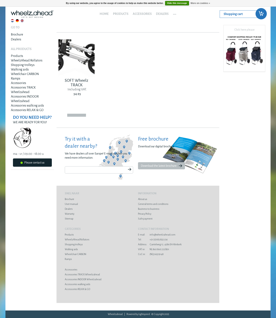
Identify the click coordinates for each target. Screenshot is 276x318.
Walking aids (20, 69)
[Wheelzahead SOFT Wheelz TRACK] (76, 76)
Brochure (17, 34)
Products (120, 14)
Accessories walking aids (27, 105)
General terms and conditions (153, 204)
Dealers (162, 14)
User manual (71, 204)
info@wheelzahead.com (156, 234)
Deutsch (17, 20)
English (22, 20)
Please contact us (34, 162)
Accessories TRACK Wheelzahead (82, 274)
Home (104, 14)
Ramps (15, 78)
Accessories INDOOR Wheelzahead (83, 279)
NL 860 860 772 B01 (153, 249)
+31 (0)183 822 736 (153, 239)
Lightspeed (144, 314)
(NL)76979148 (151, 254)
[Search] (129, 169)
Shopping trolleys (23, 65)
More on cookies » (200, 3)
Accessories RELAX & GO (27, 110)
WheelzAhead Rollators (26, 60)
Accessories (142, 14)
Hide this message (177, 3)
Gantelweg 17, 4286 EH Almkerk (160, 244)
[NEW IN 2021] (244, 66)
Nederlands (12, 20)
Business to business (148, 209)
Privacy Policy (144, 214)
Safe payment (145, 218)
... (174, 13)
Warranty (69, 214)
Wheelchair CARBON (25, 74)
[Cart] (242, 14)
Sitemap (69, 218)
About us (142, 199)
